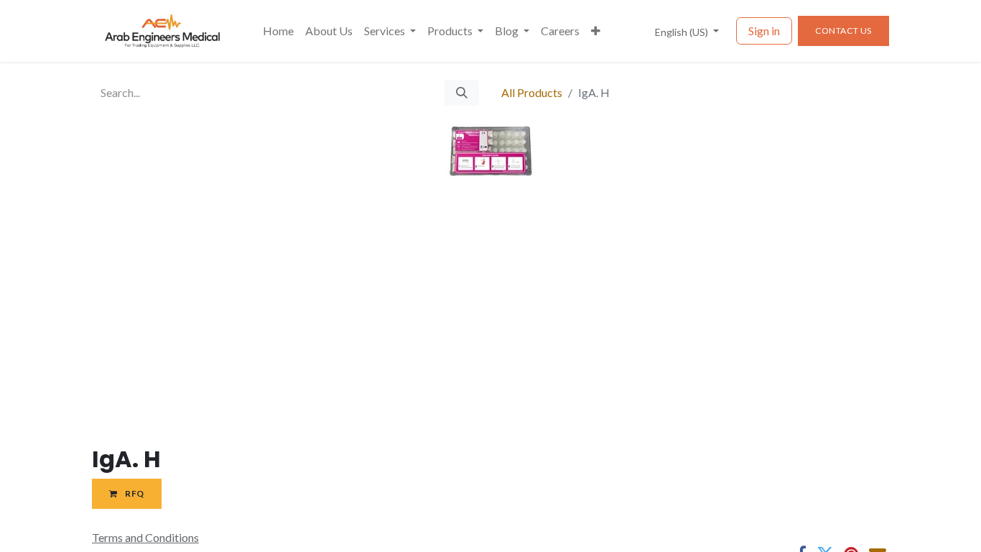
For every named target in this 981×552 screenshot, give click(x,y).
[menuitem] (278, 31)
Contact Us (843, 30)
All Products (531, 92)
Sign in (764, 30)
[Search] (462, 92)
